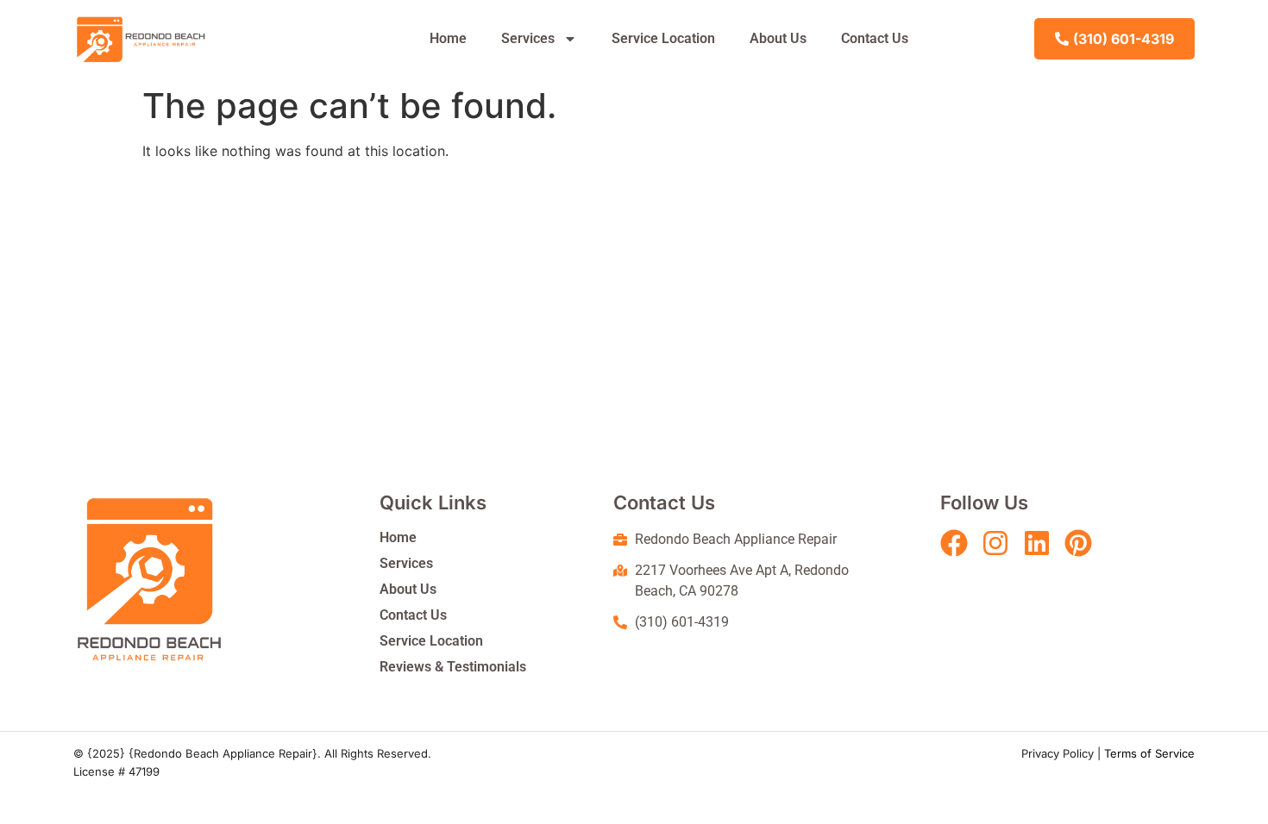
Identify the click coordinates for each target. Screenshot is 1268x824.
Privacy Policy (1057, 753)
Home (448, 38)
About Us (778, 38)
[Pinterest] (1078, 543)
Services (528, 38)
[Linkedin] (1037, 543)
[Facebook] (954, 543)
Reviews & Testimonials (453, 667)
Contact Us (874, 38)
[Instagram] (995, 543)
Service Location (663, 38)
